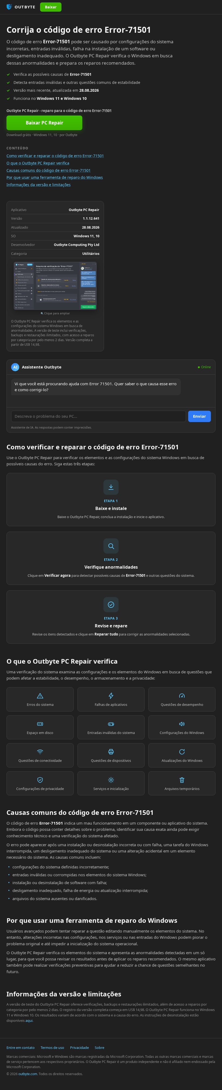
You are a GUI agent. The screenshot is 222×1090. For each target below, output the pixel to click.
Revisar (74, 280)
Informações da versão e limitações (38, 184)
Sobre (99, 1047)
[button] (55, 289)
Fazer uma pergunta (91, 301)
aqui (28, 1020)
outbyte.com (27, 1074)
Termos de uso (52, 1047)
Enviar (199, 416)
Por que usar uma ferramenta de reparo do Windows (54, 177)
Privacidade (79, 1047)
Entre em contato (20, 1047)
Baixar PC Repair (44, 123)
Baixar (51, 7)
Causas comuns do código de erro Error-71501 (48, 170)
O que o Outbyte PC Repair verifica (37, 163)
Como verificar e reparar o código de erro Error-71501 (55, 155)
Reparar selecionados (88, 306)
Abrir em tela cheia (88, 269)
